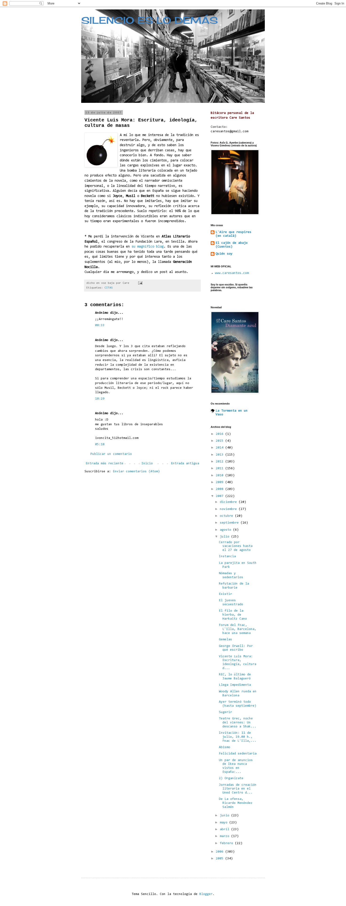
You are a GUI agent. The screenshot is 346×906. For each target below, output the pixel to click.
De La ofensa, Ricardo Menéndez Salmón (236, 803)
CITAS (109, 287)
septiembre (230, 523)
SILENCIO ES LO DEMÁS (149, 20)
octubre (227, 516)
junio (225, 815)
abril (225, 829)
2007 (220, 496)
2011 (220, 468)
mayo (224, 822)
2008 (220, 489)
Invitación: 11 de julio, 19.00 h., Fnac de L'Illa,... (237, 737)
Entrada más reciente (104, 463)
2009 (220, 482)
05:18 (100, 444)
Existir (225, 594)
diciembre (229, 502)
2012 (220, 461)
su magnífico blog (148, 247)
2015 (220, 441)
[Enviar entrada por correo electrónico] (140, 283)
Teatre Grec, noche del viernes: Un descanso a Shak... (237, 722)
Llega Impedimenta (235, 685)
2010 (220, 475)
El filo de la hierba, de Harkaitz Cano (233, 615)
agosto (226, 530)
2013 (220, 455)
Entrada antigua (185, 463)
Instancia (227, 556)
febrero (227, 843)
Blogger (206, 894)
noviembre (229, 509)
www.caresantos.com (232, 273)
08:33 (100, 325)
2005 (220, 858)
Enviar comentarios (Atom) (136, 471)
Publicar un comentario (111, 454)
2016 (220, 434)
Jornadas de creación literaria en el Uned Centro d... (238, 789)
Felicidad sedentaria (238, 753)
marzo (225, 836)
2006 (220, 852)
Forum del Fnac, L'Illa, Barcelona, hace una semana (237, 629)
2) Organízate (231, 778)
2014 (220, 447)
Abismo (224, 747)
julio (225, 536)
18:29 (100, 399)
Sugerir (225, 712)
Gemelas (225, 639)
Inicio (147, 463)
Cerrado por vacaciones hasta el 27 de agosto (236, 546)
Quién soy (224, 254)
